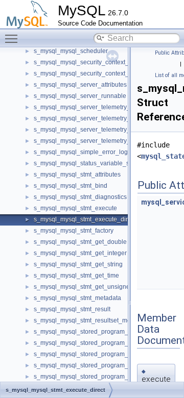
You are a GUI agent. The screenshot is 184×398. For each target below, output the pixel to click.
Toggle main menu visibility (13, 38)
